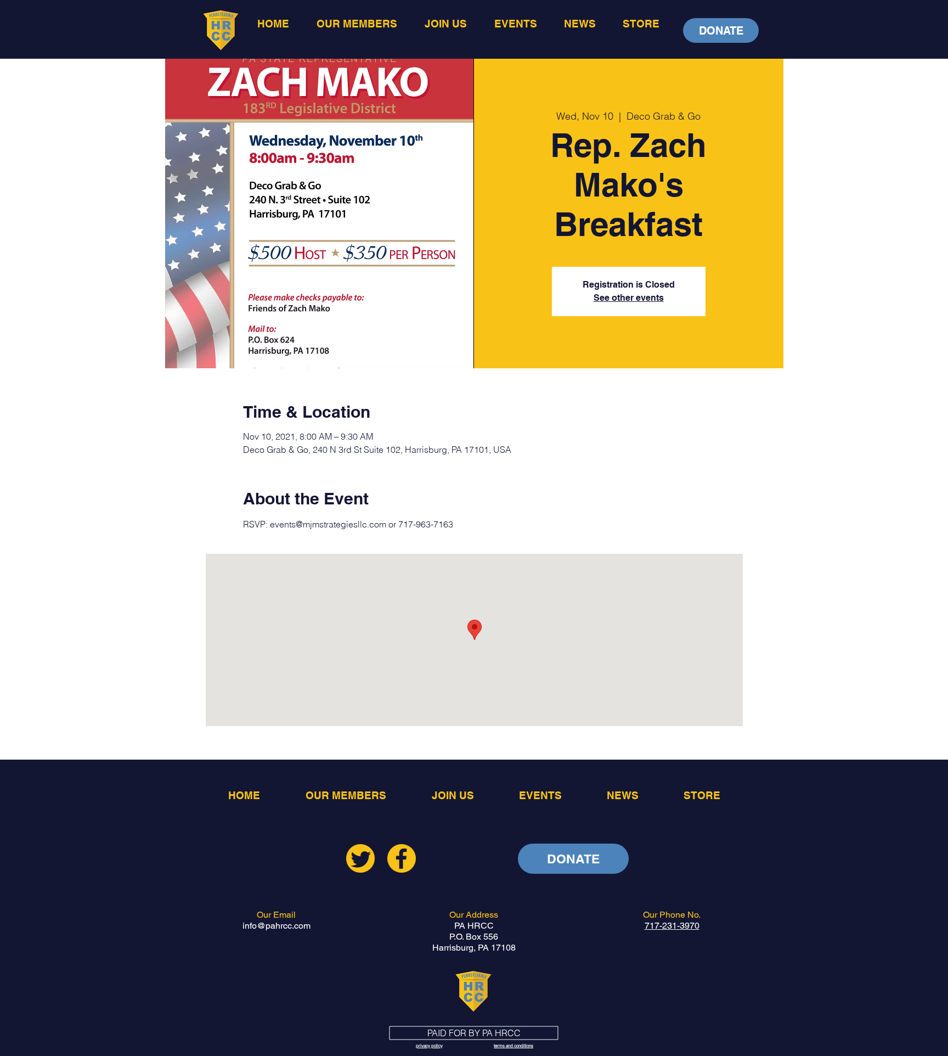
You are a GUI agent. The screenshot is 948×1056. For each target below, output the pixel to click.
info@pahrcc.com (276, 925)
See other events (629, 298)
